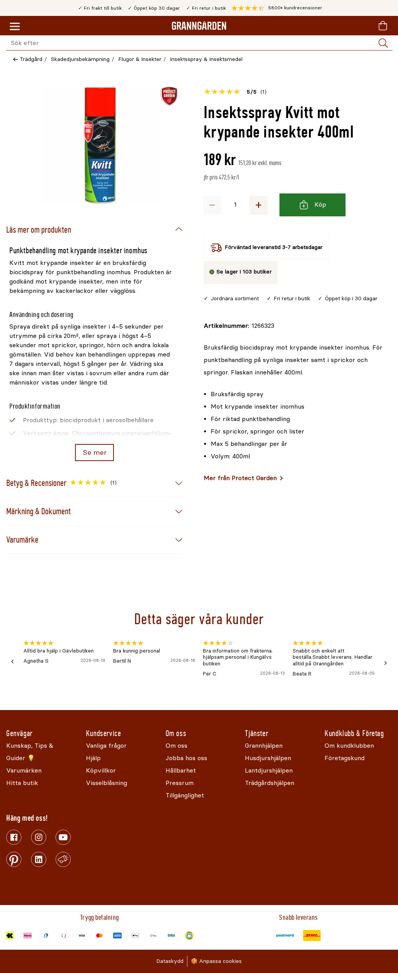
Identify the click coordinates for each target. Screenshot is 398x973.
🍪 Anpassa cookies (216, 961)
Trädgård (31, 59)
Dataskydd (169, 961)
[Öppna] (100, 145)
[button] (276, 8)
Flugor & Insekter (139, 59)
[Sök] (383, 43)
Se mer (94, 452)
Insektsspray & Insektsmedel (206, 59)
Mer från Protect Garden (240, 478)
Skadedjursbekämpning (80, 59)
